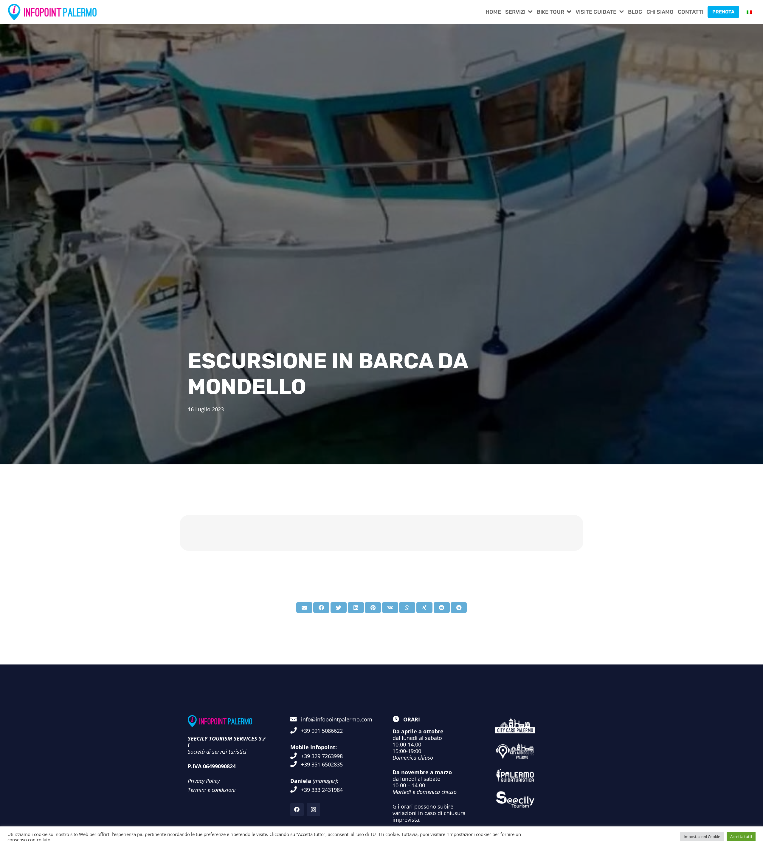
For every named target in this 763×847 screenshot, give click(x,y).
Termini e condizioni (212, 789)
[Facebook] (297, 809)
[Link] (52, 12)
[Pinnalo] (373, 607)
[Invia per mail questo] (304, 607)
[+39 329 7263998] (295, 756)
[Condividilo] (321, 607)
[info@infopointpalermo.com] (295, 719)
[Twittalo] (339, 607)
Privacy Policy (204, 780)
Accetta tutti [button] (741, 836)
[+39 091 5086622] (295, 731)
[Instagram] (313, 809)
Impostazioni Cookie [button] (702, 836)
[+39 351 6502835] (295, 764)
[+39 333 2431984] (295, 790)
